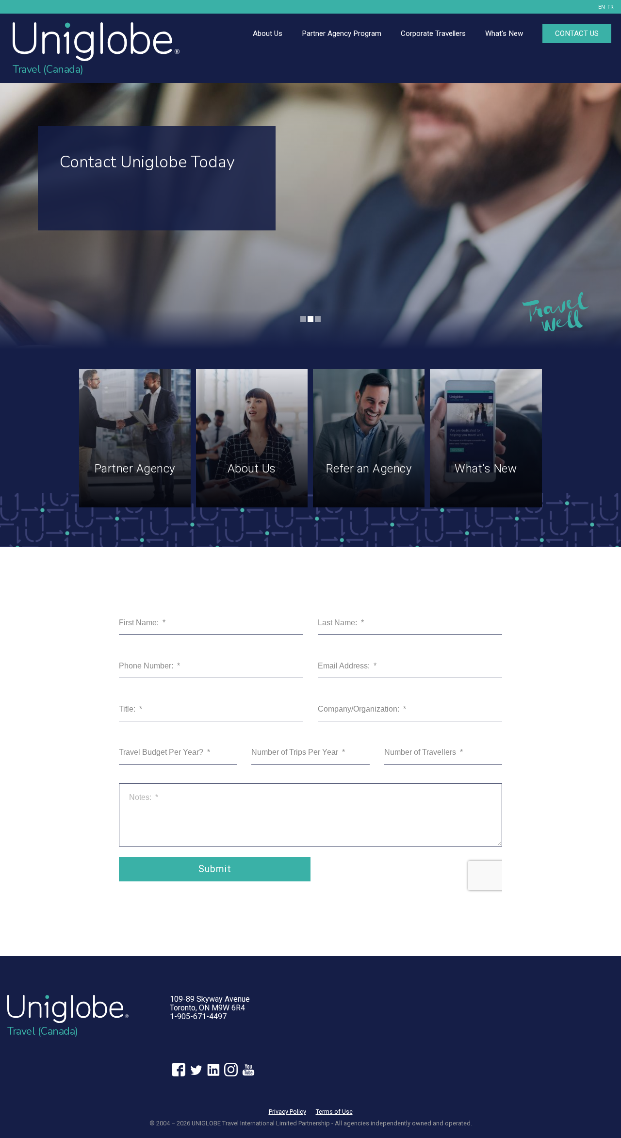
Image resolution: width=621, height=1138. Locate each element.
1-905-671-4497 (198, 1016)
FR (610, 7)
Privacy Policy (287, 1111)
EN (601, 7)
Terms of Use (334, 1111)
